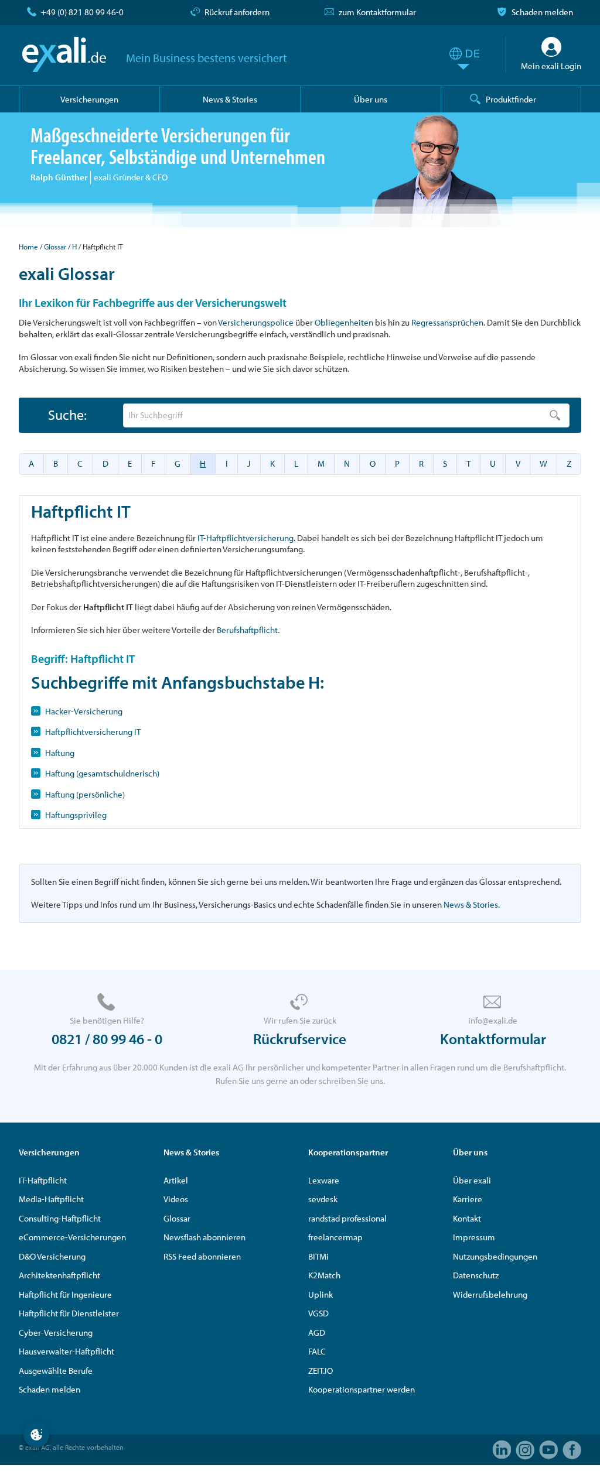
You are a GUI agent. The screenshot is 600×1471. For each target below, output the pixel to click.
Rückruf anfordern (237, 12)
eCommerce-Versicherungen (72, 1237)
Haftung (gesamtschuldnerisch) (102, 773)
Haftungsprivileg (76, 814)
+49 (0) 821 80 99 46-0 (82, 12)
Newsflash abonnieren (204, 1237)
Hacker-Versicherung (83, 711)
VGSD (318, 1313)
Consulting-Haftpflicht (60, 1218)
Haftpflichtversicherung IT (93, 731)
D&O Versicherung (52, 1256)
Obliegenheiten (344, 322)
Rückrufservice (299, 1038)
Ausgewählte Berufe (56, 1370)
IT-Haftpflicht (43, 1180)
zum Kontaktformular (377, 12)
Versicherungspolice (256, 322)
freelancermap (335, 1237)
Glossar (55, 246)
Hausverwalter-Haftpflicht (66, 1351)
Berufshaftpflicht (247, 629)
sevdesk (323, 1199)
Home (28, 246)
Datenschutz (476, 1275)
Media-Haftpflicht (51, 1199)
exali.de (64, 54)
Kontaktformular (493, 1038)
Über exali (472, 1180)
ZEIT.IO (320, 1370)
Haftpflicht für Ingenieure (65, 1294)
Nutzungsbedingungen (495, 1256)
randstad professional (347, 1218)
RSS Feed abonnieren (202, 1256)
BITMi (318, 1256)
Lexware (323, 1180)
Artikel (175, 1180)
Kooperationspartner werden (361, 1389)
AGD (316, 1332)
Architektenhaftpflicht (59, 1275)
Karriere (467, 1199)
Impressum (474, 1237)
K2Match (324, 1275)
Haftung (59, 752)
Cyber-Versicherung (56, 1332)
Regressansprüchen (447, 322)
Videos (175, 1199)
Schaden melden (542, 12)
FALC (317, 1351)
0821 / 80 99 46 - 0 (107, 1038)
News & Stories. (472, 904)
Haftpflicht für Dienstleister (69, 1313)
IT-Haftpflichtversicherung (245, 537)
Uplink (320, 1294)
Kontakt (467, 1218)
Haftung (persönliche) (85, 794)
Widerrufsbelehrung (490, 1294)
